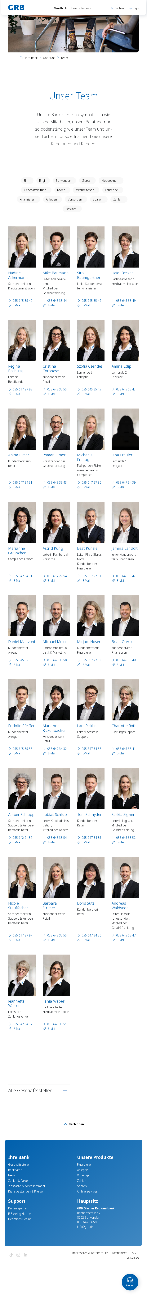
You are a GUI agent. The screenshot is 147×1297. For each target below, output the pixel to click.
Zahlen (117, 199)
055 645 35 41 (126, 749)
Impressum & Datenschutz (90, 1253)
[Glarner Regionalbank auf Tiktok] (11, 1255)
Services (71, 209)
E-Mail (17, 305)
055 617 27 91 (91, 576)
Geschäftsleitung (35, 190)
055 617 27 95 (22, 389)
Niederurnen (109, 180)
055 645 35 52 (126, 837)
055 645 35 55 (57, 389)
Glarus (86, 180)
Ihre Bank (60, 8)
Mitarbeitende (85, 190)
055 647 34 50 (87, 1222)
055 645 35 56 (22, 660)
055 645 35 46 (91, 300)
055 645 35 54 (57, 837)
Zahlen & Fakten (18, 1180)
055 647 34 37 (22, 1024)
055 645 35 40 (22, 300)
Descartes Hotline (20, 1219)
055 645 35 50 (57, 660)
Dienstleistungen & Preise (25, 1191)
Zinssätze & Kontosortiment (26, 1186)
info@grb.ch (85, 1227)
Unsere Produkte (81, 8)
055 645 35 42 (126, 576)
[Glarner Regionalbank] (27, 7)
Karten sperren (18, 1208)
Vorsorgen (75, 199)
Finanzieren (27, 199)
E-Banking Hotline (19, 1214)
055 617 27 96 (91, 482)
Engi (42, 180)
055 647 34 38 (91, 749)
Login (135, 8)
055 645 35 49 (126, 300)
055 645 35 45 (91, 389)
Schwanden (63, 180)
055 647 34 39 (126, 482)
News (12, 1175)
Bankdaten (15, 1170)
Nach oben (76, 1124)
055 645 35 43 (57, 482)
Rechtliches (119, 1253)
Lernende (111, 190)
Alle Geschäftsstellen (30, 1090)
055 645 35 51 (57, 1024)
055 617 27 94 (57, 576)
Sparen (97, 199)
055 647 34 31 (22, 482)
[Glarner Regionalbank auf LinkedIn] (26, 1255)
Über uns (49, 58)
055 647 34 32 (57, 749)
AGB (134, 1253)
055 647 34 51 (22, 576)
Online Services (87, 1191)
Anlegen (51, 199)
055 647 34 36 (91, 935)
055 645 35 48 (126, 660)
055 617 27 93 (91, 660)
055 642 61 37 (22, 837)
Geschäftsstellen (19, 1164)
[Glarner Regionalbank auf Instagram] (18, 1255)
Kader (61, 190)
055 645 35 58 (22, 749)
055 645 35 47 (126, 935)
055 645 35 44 (57, 300)
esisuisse (133, 1257)
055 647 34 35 (91, 837)
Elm (26, 180)
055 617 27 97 (22, 935)
